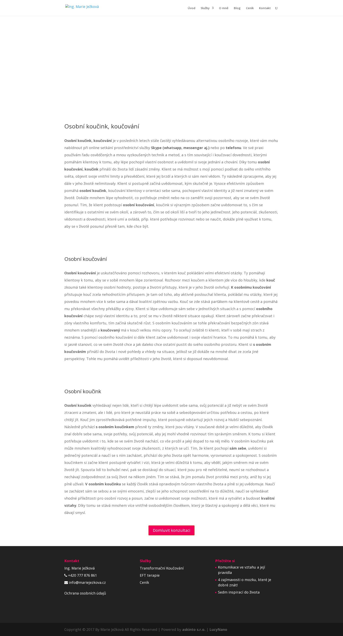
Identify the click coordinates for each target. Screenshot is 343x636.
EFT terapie (150, 575)
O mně (223, 8)
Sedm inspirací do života (239, 592)
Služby (205, 8)
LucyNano (218, 629)
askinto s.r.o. (193, 629)
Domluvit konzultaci (171, 530)
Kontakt (265, 8)
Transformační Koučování (162, 568)
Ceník (250, 8)
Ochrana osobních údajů (85, 593)
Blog (237, 8)
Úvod (191, 8)
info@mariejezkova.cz (87, 582)
